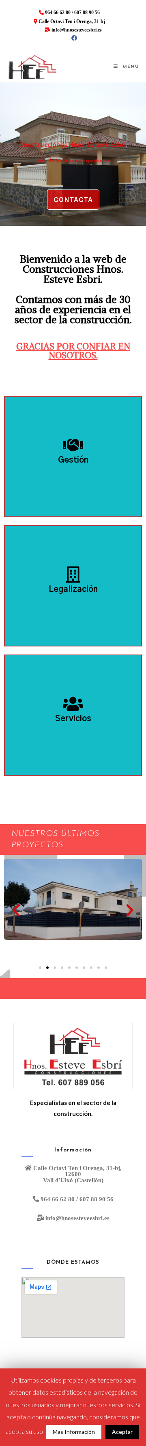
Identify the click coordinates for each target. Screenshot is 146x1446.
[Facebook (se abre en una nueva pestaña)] (73, 38)
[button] (73, 199)
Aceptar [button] (122, 1431)
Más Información (74, 1431)
